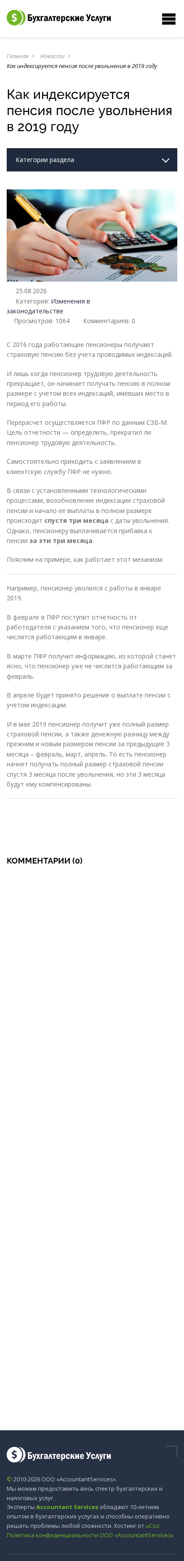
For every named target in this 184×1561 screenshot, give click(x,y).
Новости (52, 56)
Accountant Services (67, 1507)
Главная (18, 56)
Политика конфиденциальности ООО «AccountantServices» (90, 1535)
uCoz (152, 1526)
